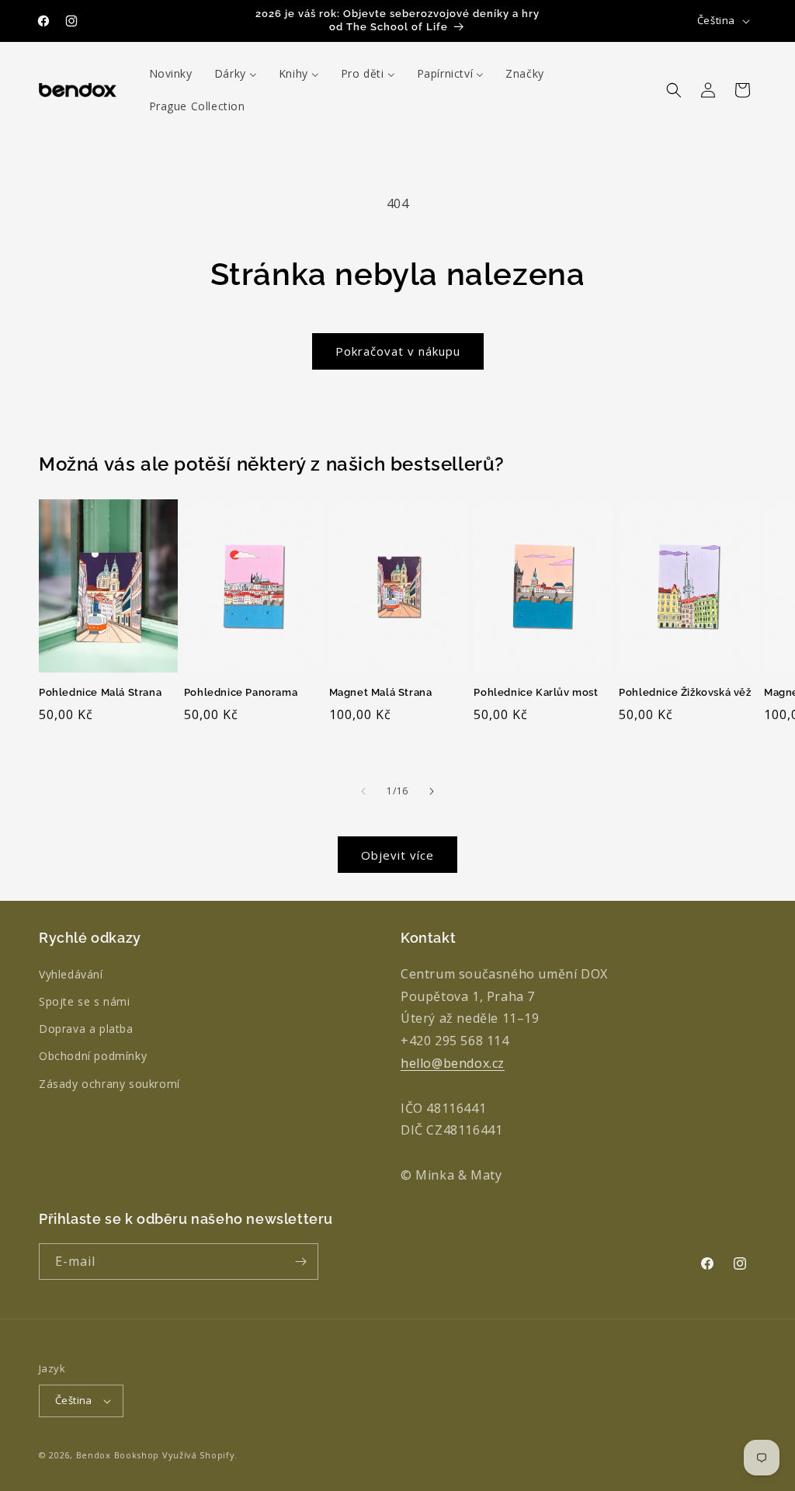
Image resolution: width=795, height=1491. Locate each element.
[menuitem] (170, 73)
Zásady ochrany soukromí (109, 1083)
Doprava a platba (86, 1028)
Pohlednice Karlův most (536, 692)
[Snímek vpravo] (432, 791)
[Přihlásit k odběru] (300, 1261)
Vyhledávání (71, 974)
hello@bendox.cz (453, 1063)
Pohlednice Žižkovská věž (685, 692)
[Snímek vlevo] (363, 791)
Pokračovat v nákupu (397, 351)
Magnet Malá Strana (380, 692)
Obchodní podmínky (93, 1055)
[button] (674, 90)
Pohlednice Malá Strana (100, 692)
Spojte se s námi (84, 1001)
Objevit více (397, 855)
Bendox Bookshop (118, 1455)
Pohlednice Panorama (240, 692)
